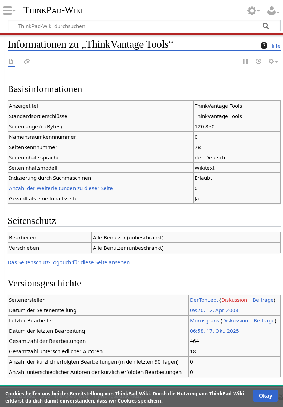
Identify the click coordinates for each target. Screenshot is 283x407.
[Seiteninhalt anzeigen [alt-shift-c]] (11, 62)
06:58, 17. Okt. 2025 (214, 330)
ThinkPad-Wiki (53, 10)
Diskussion (234, 299)
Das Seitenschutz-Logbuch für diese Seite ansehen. (69, 262)
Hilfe (275, 45)
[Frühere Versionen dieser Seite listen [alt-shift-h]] (259, 62)
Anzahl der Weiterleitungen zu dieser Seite (61, 188)
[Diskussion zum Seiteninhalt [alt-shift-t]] (27, 62)
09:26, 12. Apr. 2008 (214, 310)
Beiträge (263, 299)
